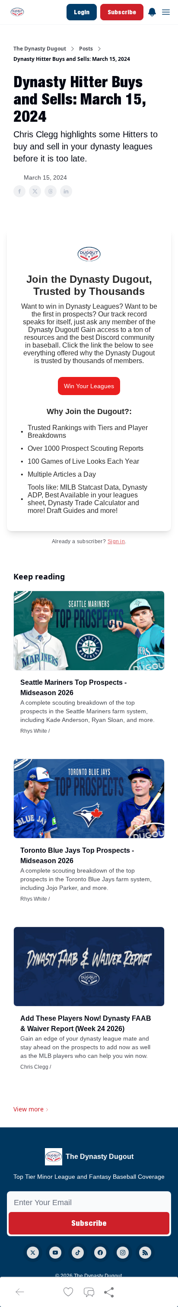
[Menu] (152, 10)
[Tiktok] (77, 1252)
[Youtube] (55, 1252)
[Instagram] (122, 1252)
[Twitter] (32, 1252)
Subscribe (122, 12)
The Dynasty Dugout (39, 48)
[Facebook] (100, 1252)
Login (81, 12)
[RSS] (145, 1252)
